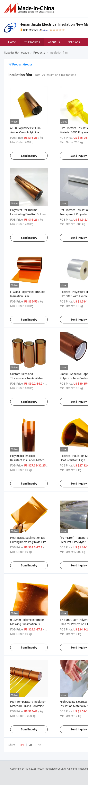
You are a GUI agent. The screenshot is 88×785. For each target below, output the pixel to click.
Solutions (74, 42)
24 (22, 744)
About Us (54, 42)
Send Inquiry (29, 155)
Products (34, 42)
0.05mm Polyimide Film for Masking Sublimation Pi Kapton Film (27, 624)
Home (12, 42)
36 (31, 745)
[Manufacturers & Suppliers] (30, 8)
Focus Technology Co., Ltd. (52, 768)
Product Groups (22, 64)
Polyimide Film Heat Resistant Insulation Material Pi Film (28, 460)
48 (39, 745)
